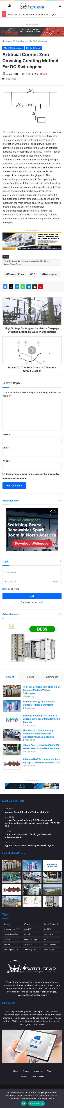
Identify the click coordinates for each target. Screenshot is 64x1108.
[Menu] (3, 6)
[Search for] (60, 6)
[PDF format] (40, 286)
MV (46, 939)
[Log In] (9, 6)
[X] (11, 286)
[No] (60, 1098)
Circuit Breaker (52, 924)
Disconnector (11, 929)
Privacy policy (36, 1103)
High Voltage (11, 934)
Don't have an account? (32, 602)
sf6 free (28, 944)
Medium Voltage (32, 939)
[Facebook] (5, 286)
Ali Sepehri (11, 74)
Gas (27, 929)
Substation (50, 944)
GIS (47, 929)
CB (26, 924)
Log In (32, 596)
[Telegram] (28, 286)
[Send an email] (17, 74)
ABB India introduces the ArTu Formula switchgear (32, 14)
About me (38, 1071)
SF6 (7, 944)
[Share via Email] (34, 286)
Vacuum (48, 949)
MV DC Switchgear (38, 41)
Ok (23, 1103)
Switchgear (50, 274)
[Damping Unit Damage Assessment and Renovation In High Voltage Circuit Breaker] (32, 901)
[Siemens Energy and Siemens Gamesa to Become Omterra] (12, 706)
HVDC (48, 934)
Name (6, 434)
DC (33, 274)
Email (6, 447)
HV (26, 934)
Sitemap (26, 1071)
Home (7, 41)
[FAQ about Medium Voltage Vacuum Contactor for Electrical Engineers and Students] (52, 901)
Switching (29, 949)
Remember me (12, 589)
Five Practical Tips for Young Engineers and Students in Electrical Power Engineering (38, 733)
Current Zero (16, 274)
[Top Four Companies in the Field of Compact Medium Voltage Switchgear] (12, 691)
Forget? (56, 581)
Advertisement (37, 1076)
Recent (10, 676)
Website (6, 461)
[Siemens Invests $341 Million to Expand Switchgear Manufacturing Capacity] (12, 720)
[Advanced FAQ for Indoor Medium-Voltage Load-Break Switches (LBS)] (12, 764)
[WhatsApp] (23, 286)
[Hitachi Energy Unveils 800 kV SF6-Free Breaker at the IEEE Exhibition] (12, 750)
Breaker (9, 924)
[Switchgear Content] (32, 6)
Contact (23, 1076)
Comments (52, 676)
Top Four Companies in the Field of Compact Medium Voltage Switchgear (41, 690)
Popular (30, 676)
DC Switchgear (20, 41)
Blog (49, 1071)
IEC (7, 939)
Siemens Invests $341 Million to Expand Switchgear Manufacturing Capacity (41, 718)
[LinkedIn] (17, 286)
